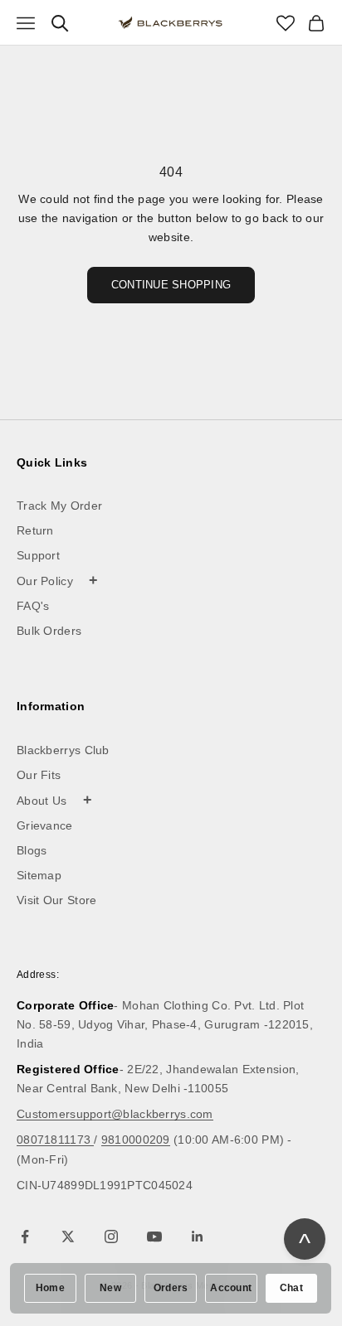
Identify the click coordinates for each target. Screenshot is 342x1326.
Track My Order (59, 505)
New (110, 1288)
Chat (291, 1288)
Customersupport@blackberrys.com (115, 1113)
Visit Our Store (57, 900)
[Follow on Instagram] (111, 1236)
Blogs (32, 850)
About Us (54, 799)
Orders (171, 1288)
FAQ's (33, 605)
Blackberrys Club (63, 750)
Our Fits (39, 775)
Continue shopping (171, 284)
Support (38, 555)
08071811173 (55, 1139)
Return (35, 530)
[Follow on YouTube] (154, 1236)
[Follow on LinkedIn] (197, 1236)
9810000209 (135, 1139)
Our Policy (58, 580)
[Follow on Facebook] (25, 1236)
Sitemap (39, 875)
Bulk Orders (49, 630)
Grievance (45, 825)
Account (231, 1288)
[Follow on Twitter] (68, 1236)
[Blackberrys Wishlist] (285, 23)
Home (50, 1288)
